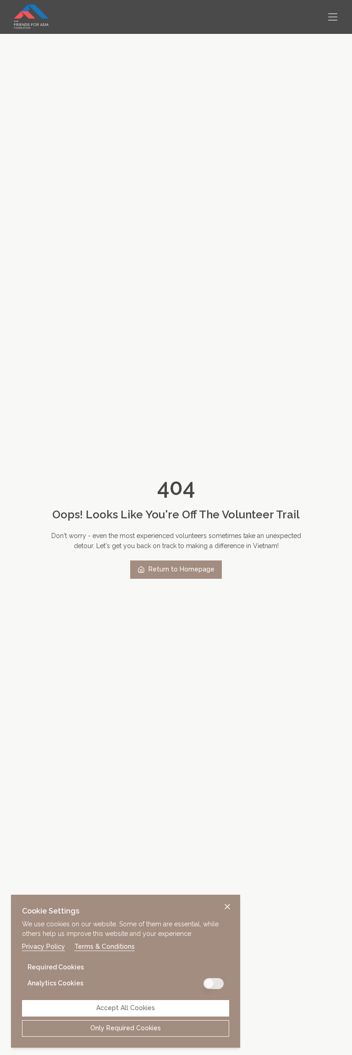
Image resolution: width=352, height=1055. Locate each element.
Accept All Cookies (125, 1007)
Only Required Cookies (125, 1028)
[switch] (214, 983)
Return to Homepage (181, 569)
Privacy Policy (43, 946)
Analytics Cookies (55, 983)
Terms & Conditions (104, 946)
